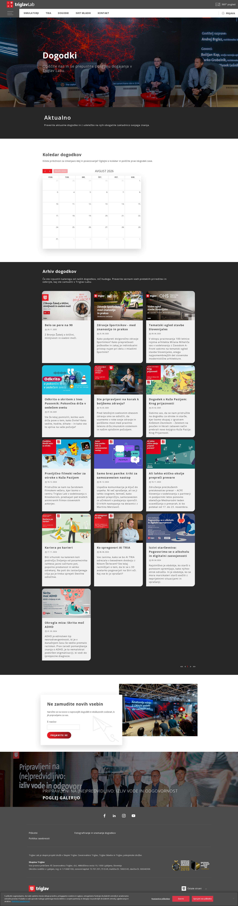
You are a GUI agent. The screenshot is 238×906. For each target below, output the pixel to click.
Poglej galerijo (61, 798)
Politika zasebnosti (39, 838)
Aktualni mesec (60, 171)
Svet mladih (83, 13)
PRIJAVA (230, 13)
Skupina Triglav (37, 862)
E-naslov (51, 721)
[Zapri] (234, 899)
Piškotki (33, 832)
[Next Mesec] (49, 171)
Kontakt (103, 13)
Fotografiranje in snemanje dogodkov (95, 832)
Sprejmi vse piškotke (202, 898)
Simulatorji (31, 13)
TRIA (48, 13)
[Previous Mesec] (45, 171)
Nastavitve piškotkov (161, 898)
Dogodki (63, 13)
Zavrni (181, 898)
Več (50, 357)
